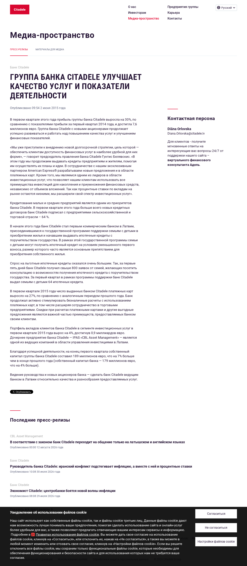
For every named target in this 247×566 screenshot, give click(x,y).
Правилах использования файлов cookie (67, 534)
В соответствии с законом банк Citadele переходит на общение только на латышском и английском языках (97, 442)
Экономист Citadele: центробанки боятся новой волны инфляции (62, 491)
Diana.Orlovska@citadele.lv (186, 133)
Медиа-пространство (52, 35)
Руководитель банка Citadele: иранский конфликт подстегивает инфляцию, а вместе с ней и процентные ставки (101, 466)
